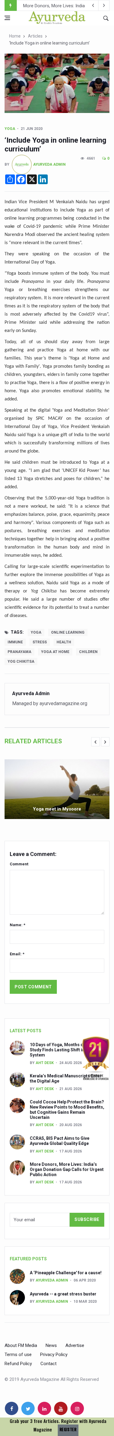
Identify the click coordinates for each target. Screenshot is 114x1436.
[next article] (93, 5)
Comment (19, 864)
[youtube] (61, 1408)
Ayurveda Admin (49, 164)
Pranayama (19, 652)
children (88, 652)
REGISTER (68, 1429)
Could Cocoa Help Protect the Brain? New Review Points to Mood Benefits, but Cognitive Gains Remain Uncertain (67, 1109)
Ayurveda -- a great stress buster (63, 1294)
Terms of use (18, 1354)
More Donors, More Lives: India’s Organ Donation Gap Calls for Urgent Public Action (67, 1169)
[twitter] (28, 1408)
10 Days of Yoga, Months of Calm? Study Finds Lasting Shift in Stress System (64, 1049)
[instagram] (77, 1408)
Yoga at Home (55, 652)
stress (40, 642)
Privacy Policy (53, 1354)
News (51, 1345)
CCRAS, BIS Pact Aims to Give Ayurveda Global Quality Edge (59, 1141)
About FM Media (21, 1345)
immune (15, 642)
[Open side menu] (7, 18)
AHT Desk (45, 1063)
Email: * (17, 954)
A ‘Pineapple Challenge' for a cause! (66, 1272)
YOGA (10, 129)
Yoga (36, 632)
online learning (68, 632)
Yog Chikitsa (21, 661)
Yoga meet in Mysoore (57, 809)
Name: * (17, 925)
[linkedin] (44, 1408)
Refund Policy (18, 1363)
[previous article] (103, 5)
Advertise (74, 1345)
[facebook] (12, 1408)
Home (15, 36)
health (64, 642)
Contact (48, 1363)
